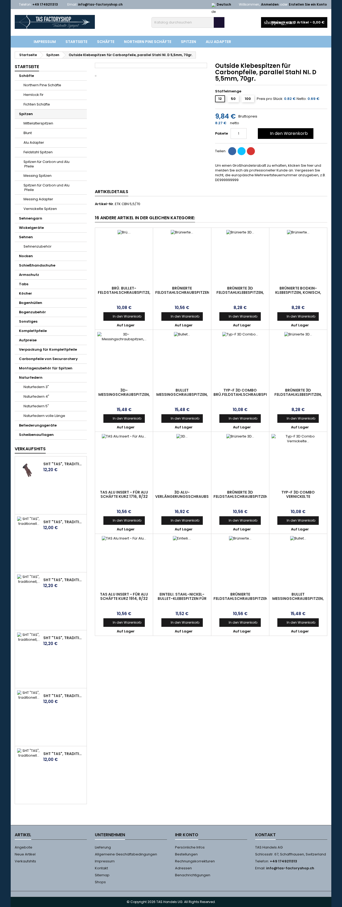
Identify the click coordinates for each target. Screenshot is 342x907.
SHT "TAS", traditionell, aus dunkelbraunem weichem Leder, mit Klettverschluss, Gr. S (63, 638)
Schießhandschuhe (37, 265)
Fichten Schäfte (37, 104)
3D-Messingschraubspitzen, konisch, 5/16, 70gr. (124, 394)
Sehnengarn (30, 218)
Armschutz (29, 274)
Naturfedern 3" (36, 386)
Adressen (183, 868)
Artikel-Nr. (104, 204)
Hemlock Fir (34, 94)
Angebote (23, 847)
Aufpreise (28, 340)
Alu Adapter (218, 41)
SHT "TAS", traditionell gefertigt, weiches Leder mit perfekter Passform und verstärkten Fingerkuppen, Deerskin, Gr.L (63, 522)
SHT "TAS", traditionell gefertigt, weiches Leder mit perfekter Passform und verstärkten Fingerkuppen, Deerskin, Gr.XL (63, 754)
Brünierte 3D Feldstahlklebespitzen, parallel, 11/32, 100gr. (298, 394)
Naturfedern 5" (36, 406)
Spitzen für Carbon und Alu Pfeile (46, 164)
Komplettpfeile (33, 330)
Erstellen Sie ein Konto (308, 4)
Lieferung (103, 847)
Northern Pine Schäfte (147, 41)
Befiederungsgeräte (38, 425)
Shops (100, 882)
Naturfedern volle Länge (44, 415)
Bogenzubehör (32, 312)
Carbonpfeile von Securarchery (48, 358)
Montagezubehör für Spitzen (45, 368)
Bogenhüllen (30, 302)
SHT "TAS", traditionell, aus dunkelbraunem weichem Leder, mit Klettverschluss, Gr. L (63, 580)
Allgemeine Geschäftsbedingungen (126, 854)
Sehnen (26, 237)
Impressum (45, 41)
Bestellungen (186, 854)
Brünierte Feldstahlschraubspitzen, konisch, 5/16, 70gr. (183, 292)
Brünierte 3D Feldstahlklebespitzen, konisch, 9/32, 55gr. (240, 292)
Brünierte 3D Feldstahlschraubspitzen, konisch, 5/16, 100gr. (241, 496)
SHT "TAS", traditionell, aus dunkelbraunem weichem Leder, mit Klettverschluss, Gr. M (63, 464)
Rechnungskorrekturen (195, 861)
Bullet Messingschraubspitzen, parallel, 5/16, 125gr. (182, 394)
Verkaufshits (30, 449)
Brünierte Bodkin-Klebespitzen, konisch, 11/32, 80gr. (298, 292)
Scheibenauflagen (36, 434)
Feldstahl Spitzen (38, 152)
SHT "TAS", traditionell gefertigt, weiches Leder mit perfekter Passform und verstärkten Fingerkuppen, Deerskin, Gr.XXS (63, 696)
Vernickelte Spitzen (40, 208)
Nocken (26, 256)
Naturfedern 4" (36, 396)
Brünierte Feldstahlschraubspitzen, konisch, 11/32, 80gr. (241, 598)
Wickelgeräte (31, 227)
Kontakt (101, 868)
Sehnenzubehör (38, 246)
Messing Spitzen (38, 175)
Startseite (76, 41)
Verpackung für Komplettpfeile (48, 349)
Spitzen (188, 41)
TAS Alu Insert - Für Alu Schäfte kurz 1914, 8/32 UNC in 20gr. (124, 598)
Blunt (28, 132)
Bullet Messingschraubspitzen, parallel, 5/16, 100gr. (298, 598)
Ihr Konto (186, 835)
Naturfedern (30, 377)
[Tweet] (242, 151)
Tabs (23, 284)
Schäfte (105, 41)
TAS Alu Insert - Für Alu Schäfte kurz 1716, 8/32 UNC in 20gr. (124, 496)
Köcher (25, 293)
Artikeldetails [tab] (111, 192)
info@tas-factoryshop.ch (100, 4)
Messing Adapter (38, 199)
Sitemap (102, 875)
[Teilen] (232, 151)
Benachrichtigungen (192, 875)
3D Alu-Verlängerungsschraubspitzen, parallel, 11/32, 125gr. (189, 496)
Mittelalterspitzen (38, 123)
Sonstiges (28, 321)
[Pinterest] (251, 151)
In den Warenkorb (285, 133)
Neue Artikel (25, 854)
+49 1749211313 (45, 4)
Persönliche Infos (190, 847)
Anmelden (270, 4)
